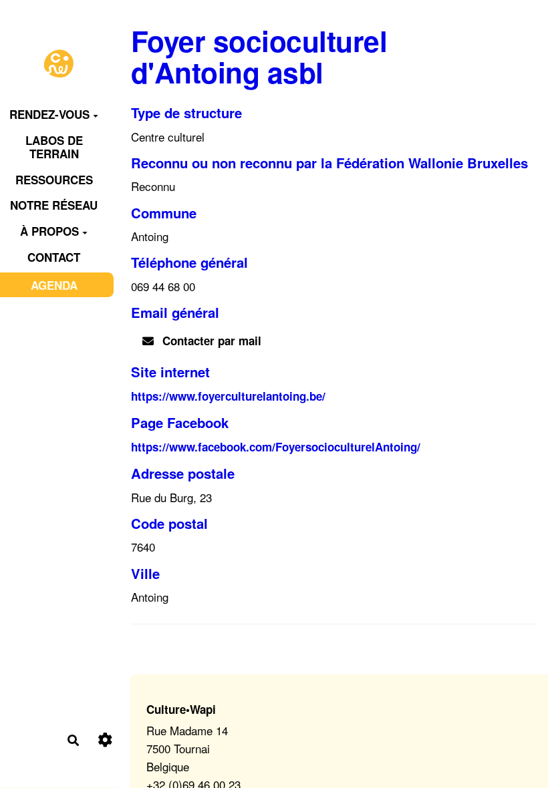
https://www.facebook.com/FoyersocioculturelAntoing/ (275, 447)
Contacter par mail (210, 341)
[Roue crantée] (105, 740)
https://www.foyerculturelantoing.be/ (228, 396)
